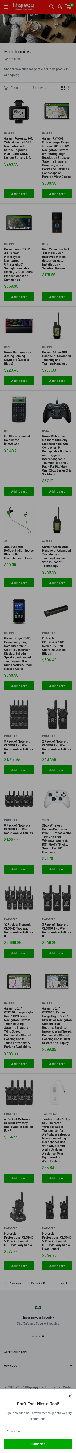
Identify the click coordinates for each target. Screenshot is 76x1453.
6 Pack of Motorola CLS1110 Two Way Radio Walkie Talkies (18, 829)
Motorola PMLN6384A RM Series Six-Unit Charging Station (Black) (54, 645)
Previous (15, 1283)
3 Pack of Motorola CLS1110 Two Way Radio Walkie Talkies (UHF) (56, 930)
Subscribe (38, 1444)
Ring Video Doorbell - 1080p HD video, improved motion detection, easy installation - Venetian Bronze (56, 258)
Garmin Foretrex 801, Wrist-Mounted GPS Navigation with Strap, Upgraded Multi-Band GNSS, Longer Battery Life (18, 147)
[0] (68, 6)
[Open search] (51, 6)
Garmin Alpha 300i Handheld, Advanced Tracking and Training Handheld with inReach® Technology (56, 556)
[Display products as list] (70, 88)
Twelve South (51, 1113)
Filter (14, 87)
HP (6, 430)
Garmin (9, 133)
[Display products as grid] (63, 88)
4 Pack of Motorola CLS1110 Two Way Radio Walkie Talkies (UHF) (18, 1124)
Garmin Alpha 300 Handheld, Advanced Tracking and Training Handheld (56, 357)
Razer (8, 346)
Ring (45, 243)
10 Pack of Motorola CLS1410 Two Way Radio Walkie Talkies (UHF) (18, 930)
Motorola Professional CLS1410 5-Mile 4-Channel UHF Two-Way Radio (19, 1239)
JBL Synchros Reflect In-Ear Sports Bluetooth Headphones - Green (19, 552)
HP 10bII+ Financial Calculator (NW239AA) (17, 439)
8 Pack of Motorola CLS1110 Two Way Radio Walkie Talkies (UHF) (18, 747)
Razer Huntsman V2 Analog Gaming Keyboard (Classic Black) (17, 357)
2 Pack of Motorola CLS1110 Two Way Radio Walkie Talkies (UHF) (56, 747)
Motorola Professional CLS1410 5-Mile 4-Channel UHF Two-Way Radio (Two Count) (57, 1241)
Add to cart (19, 194)
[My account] (60, 6)
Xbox (45, 820)
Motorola (48, 633)
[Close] (70, 1396)
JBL (6, 541)
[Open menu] (6, 7)
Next (63, 1283)
